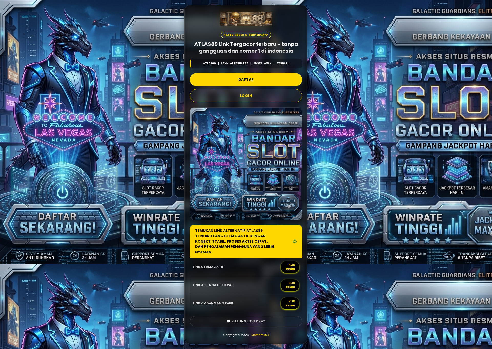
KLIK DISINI (290, 267)
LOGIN (246, 95)
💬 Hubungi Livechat (246, 321)
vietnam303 (260, 335)
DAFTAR (246, 79)
